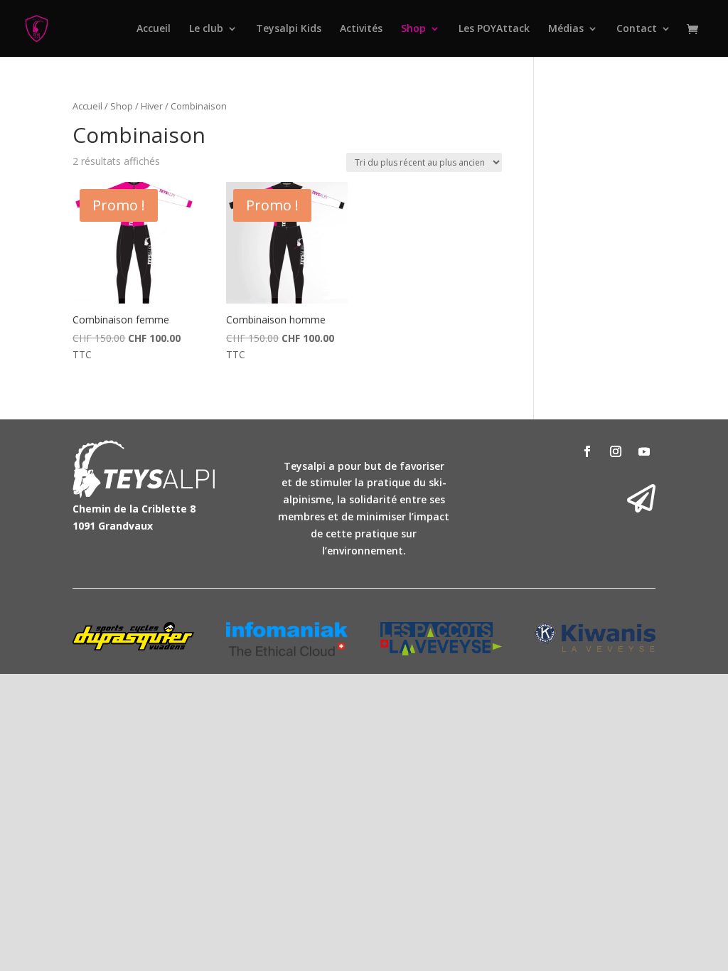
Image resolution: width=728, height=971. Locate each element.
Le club (206, 29)
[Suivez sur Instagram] (615, 451)
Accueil (153, 29)
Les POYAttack (494, 29)
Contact (636, 29)
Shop (413, 29)
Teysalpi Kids (288, 29)
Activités (361, 29)
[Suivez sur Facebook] (587, 451)
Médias (566, 29)
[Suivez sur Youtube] (644, 451)
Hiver (152, 106)
